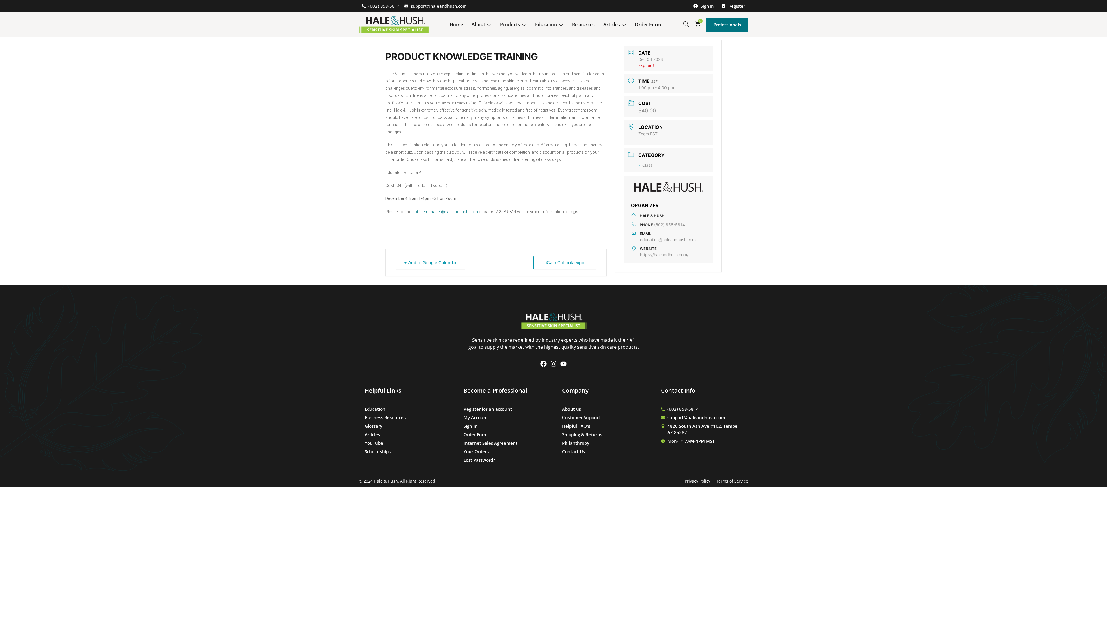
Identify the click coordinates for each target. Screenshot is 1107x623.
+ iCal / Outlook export (565, 262)
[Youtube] (563, 364)
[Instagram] (553, 364)
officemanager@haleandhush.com (446, 211)
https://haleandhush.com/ (664, 254)
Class (647, 165)
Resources (583, 24)
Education (546, 24)
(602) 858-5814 (669, 224)
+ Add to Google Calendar (430, 262)
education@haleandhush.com (668, 239)
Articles (611, 24)
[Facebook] (543, 364)
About (478, 24)
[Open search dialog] (686, 24)
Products (510, 24)
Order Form (648, 24)
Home (456, 24)
